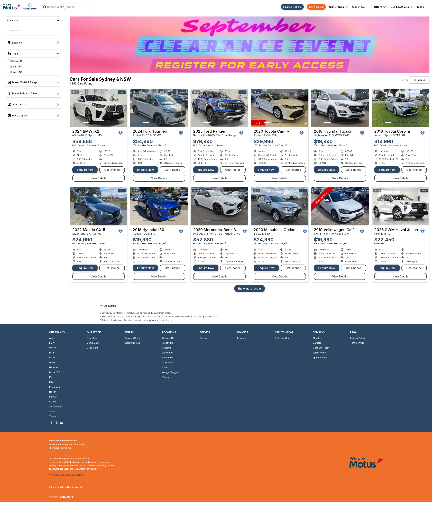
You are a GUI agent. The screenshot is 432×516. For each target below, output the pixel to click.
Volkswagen (55, 406)
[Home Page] (20, 7)
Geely (52, 362)
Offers (378, 7)
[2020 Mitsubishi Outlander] (280, 206)
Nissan (52, 391)
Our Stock (358, 7)
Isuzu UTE (54, 372)
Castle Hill (167, 362)
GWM (52, 357)
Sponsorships (320, 357)
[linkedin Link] (61, 423)
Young (165, 377)
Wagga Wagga (170, 372)
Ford (51, 352)
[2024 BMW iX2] (98, 108)
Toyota (53, 416)
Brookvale (167, 357)
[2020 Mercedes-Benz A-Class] (219, 206)
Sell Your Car (316, 6)
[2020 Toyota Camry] (280, 108)
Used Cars (92, 347)
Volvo (52, 411)
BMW (52, 342)
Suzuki (52, 401)
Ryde (164, 367)
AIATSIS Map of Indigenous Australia (66, 475)
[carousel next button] (124, 108)
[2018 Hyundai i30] (159, 206)
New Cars (92, 338)
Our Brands (336, 7)
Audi (51, 338)
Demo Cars (93, 342)
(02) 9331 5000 (63, 448)
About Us (317, 338)
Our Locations (400, 7)
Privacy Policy (357, 338)
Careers (317, 342)
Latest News (319, 352)
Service (204, 338)
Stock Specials (132, 342)
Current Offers (132, 338)
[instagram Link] (56, 423)
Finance (241, 338)
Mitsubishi (54, 387)
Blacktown (167, 352)
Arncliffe (166, 347)
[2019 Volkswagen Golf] (340, 206)
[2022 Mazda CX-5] (98, 206)
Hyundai (53, 367)
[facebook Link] (51, 423)
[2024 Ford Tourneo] (159, 108)
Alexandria (167, 342)
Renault (53, 396)
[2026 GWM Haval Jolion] (400, 206)
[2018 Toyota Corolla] (400, 108)
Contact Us (168, 338)
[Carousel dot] (85, 122)
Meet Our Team (321, 347)
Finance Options (292, 6)
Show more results (249, 288)
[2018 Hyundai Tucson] (340, 108)
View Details (98, 178)
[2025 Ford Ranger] (219, 108)
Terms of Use (357, 342)
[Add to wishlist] (120, 133)
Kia (50, 377)
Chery (52, 347)
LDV (51, 382)
